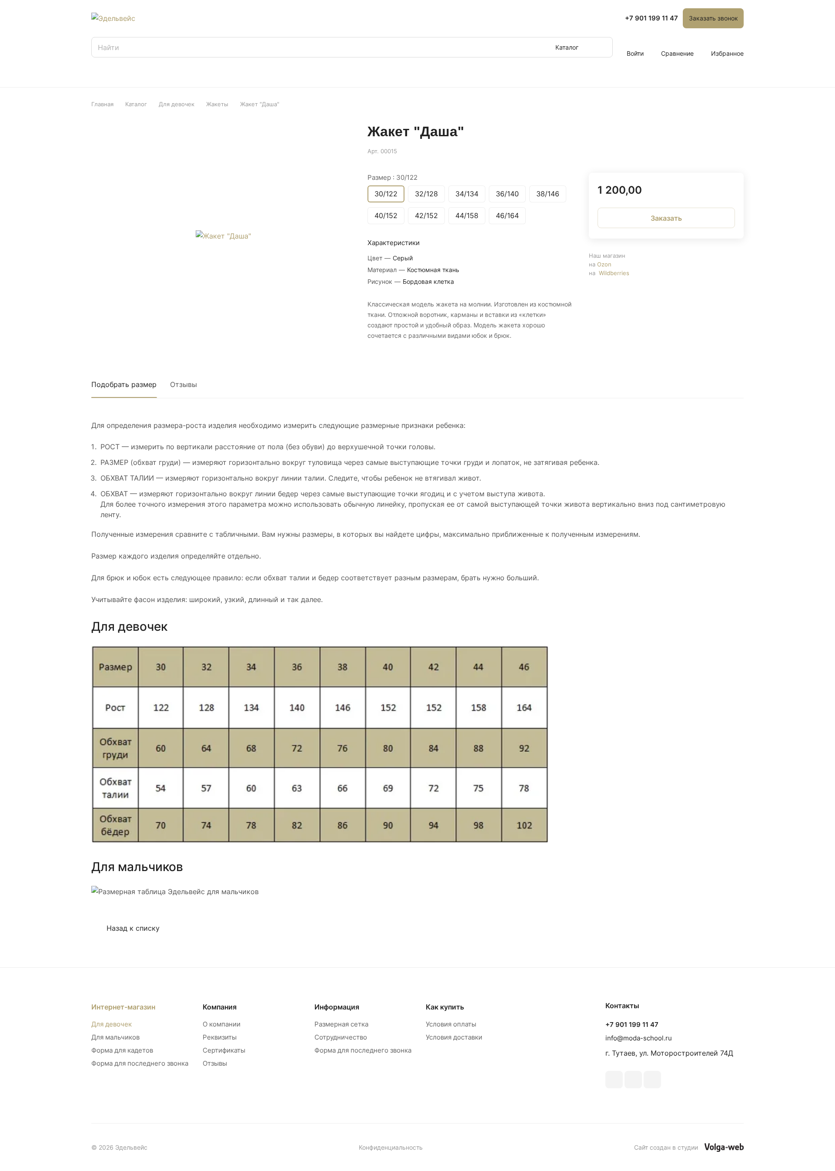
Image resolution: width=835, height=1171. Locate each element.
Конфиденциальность (391, 1147)
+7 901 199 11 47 (651, 18)
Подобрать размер (124, 384)
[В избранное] (696, 150)
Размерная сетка (341, 1024)
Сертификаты (224, 1050)
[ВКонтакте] (614, 1079)
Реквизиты (220, 1037)
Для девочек (111, 1024)
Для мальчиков (115, 1037)
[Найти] (602, 47)
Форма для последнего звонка (139, 1063)
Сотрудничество (340, 1037)
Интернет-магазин (123, 1007)
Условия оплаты (451, 1024)
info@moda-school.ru (638, 1038)
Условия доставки (454, 1037)
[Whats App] (652, 1079)
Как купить (445, 1007)
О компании (221, 1024)
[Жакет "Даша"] (223, 236)
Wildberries (614, 272)
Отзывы (183, 384)
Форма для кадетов (122, 1050)
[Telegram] (633, 1079)
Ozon (604, 264)
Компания (220, 1007)
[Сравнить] (716, 150)
